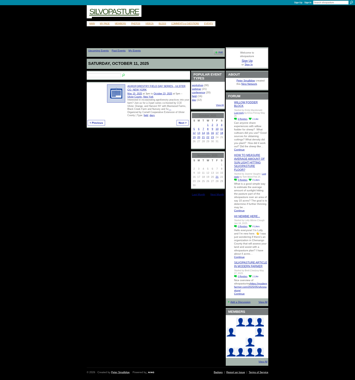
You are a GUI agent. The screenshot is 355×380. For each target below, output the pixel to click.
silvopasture (114, 11)
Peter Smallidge (245, 80)
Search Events (123, 75)
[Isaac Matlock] (259, 342)
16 (212, 132)
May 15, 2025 (134, 93)
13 (198, 132)
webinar (196, 88)
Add (220, 52)
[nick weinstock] (240, 342)
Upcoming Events (98, 50)
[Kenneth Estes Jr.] (250, 352)
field (146, 115)
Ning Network (249, 83)
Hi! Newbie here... (247, 216)
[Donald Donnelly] (231, 352)
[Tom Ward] (231, 322)
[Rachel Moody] (231, 332)
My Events (135, 50)
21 (203, 137)
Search (351, 2)
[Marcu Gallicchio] (250, 342)
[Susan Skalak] (259, 352)
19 (194, 137)
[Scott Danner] (240, 322)
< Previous (96, 122)
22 (207, 137)
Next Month (217, 194)
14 (203, 132)
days (152, 115)
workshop (197, 85)
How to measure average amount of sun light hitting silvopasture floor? (249, 162)
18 (221, 132)
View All (220, 105)
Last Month (198, 194)
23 (212, 137)
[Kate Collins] (259, 322)
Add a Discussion (240, 302)
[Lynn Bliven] (231, 342)
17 (217, 132)
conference (198, 92)
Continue (239, 149)
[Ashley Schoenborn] (250, 322)
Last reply (239, 113)
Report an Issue (235, 372)
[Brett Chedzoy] (240, 332)
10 (217, 128)
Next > (183, 122)
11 (221, 128)
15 (207, 132)
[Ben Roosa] (250, 332)
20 (198, 137)
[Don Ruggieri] (240, 352)
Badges (218, 372)
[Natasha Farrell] (259, 332)
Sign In (307, 2)
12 (194, 132)
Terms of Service (258, 372)
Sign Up (298, 2)
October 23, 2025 (163, 93)
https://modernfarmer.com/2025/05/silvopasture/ (250, 287)
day (194, 99)
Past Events (119, 50)
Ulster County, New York (140, 96)
